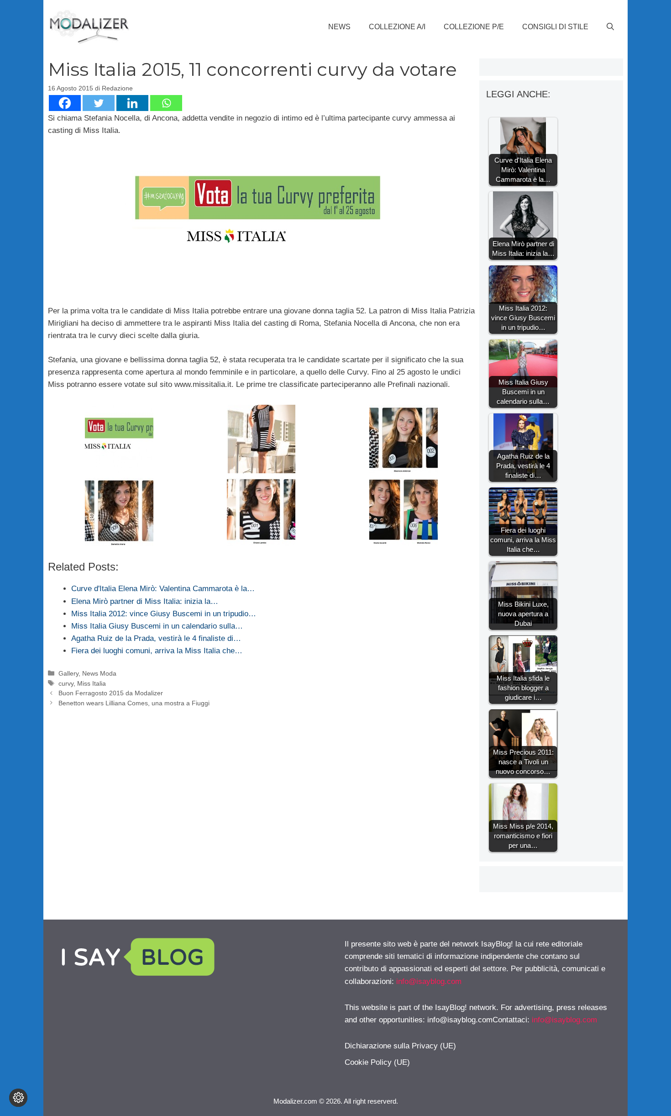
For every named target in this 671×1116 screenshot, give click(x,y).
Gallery (68, 673)
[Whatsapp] (166, 103)
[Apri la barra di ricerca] (610, 27)
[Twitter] (99, 103)
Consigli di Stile (555, 27)
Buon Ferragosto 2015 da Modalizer (110, 693)
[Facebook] (65, 103)
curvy (65, 683)
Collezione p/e (474, 27)
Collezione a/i (397, 27)
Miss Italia (91, 683)
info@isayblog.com (428, 981)
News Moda (99, 673)
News (339, 27)
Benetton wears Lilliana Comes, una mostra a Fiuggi (134, 703)
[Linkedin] (132, 103)
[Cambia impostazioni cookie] (18, 1098)
